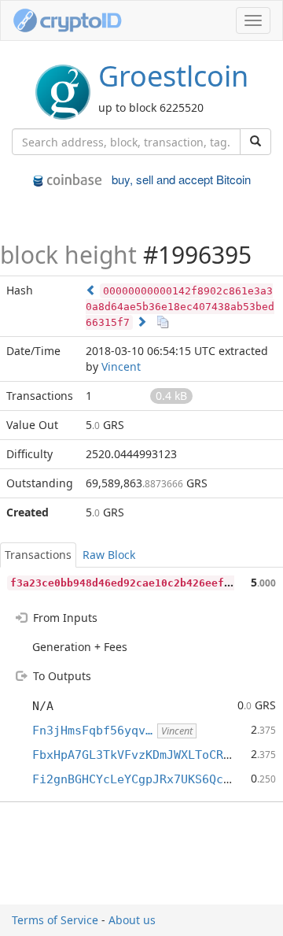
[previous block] (91, 290)
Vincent (121, 366)
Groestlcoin (173, 76)
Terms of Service (55, 919)
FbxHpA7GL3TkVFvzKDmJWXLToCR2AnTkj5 (152, 755)
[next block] (141, 321)
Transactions (38, 554)
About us (132, 919)
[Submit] (255, 141)
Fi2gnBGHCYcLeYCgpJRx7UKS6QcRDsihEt (152, 779)
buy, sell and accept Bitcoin (181, 179)
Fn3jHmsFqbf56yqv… (92, 730)
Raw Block (109, 554)
